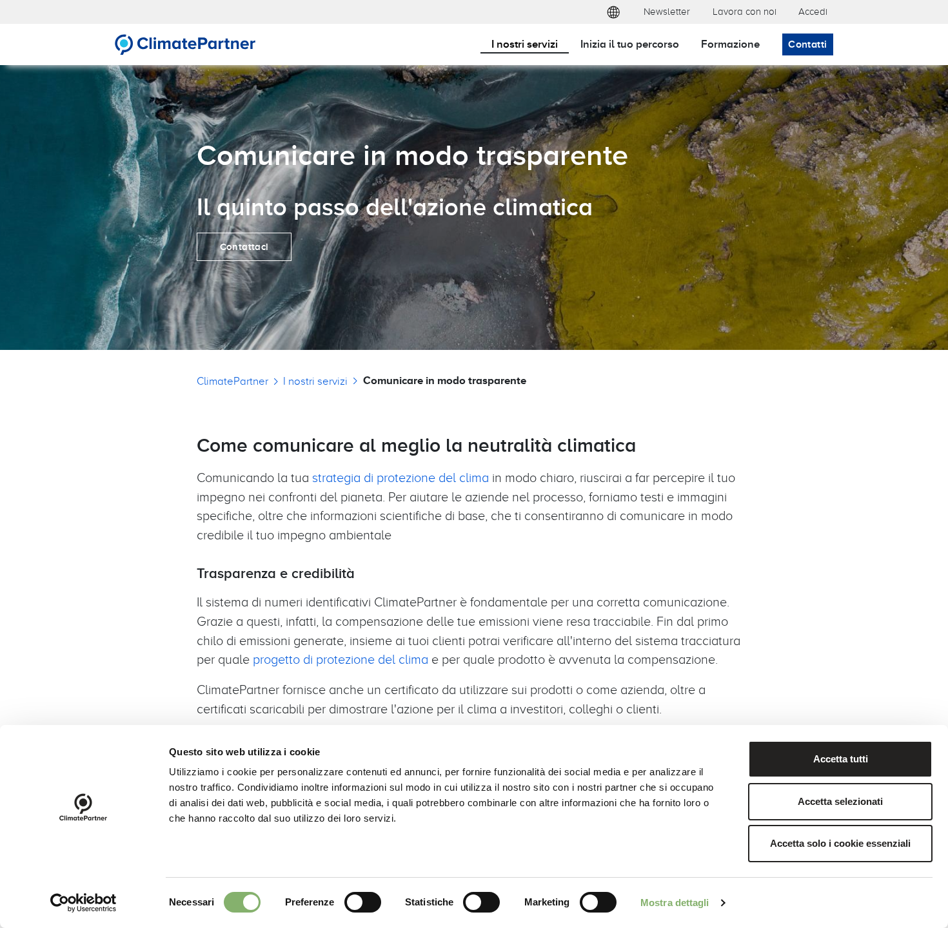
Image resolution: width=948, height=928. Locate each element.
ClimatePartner (232, 380)
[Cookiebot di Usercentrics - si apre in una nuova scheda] (83, 903)
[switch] (362, 902)
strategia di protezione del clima (400, 477)
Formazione (730, 43)
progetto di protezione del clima (340, 659)
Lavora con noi (744, 11)
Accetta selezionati (840, 801)
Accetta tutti (840, 758)
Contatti (807, 44)
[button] (613, 12)
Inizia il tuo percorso (629, 43)
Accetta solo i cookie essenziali (840, 843)
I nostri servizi (524, 43)
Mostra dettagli (674, 902)
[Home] (185, 44)
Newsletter (667, 11)
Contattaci (244, 246)
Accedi (812, 11)
